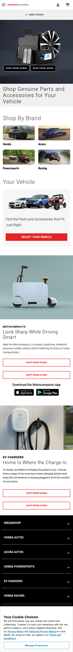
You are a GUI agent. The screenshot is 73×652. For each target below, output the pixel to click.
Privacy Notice (16, 631)
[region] (36, 629)
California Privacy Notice (42, 631)
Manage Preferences (36, 645)
